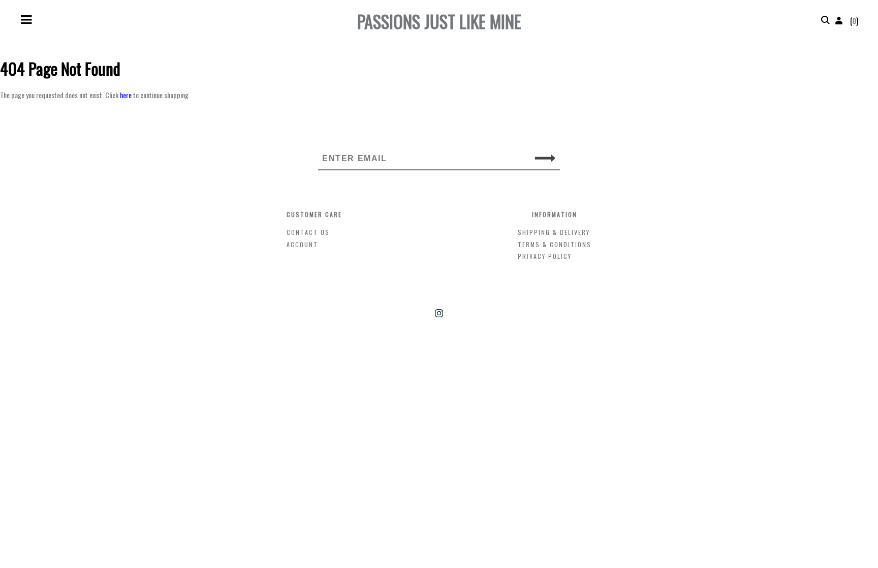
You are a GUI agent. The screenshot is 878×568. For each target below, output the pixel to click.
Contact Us (308, 232)
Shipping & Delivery (554, 232)
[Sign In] (838, 21)
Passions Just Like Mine (439, 21)
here (126, 94)
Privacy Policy (545, 256)
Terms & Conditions (554, 244)
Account (302, 244)
